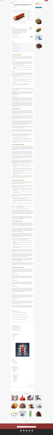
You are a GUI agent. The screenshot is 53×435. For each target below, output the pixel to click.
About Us (5, 0)
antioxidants (13, 162)
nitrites (18, 98)
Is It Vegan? (8, 0)
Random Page (46, 0)
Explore (11, 0)
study (12, 123)
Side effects (29, 15)
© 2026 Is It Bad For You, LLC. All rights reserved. (26, 434)
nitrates (15, 98)
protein (31, 62)
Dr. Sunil (14, 2)
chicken (15, 92)
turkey (13, 92)
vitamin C (16, 162)
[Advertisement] (22, 389)
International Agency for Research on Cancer (26, 117)
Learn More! (14, 381)
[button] (22, 312)
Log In (52, 0)
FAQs (28, 14)
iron (31, 79)
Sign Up (50, 0)
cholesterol (23, 63)
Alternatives (29, 19)
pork (32, 91)
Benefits (28, 18)
